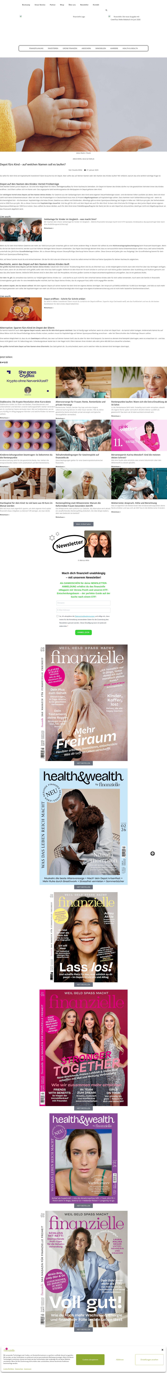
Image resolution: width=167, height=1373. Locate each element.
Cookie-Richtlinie (8, 1369)
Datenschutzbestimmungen (85, 616)
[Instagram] (131, 4)
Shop (62, 5)
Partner (52, 5)
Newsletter (84, 5)
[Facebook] (128, 4)
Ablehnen (120, 1359)
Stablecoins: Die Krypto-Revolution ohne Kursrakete (25, 401)
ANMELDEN (83, 632)
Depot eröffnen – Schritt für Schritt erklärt (64, 298)
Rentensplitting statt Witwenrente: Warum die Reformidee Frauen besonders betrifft (78, 504)
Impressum (27, 1369)
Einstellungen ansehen (149, 1359)
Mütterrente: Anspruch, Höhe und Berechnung (134, 503)
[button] (162, 1350)
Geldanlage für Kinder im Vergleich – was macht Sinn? (70, 219)
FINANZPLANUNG (36, 48)
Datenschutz (19, 1369)
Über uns (72, 5)
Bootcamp (26, 5)
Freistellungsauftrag (85, 206)
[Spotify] (141, 4)
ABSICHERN (86, 48)
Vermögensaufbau (64, 187)
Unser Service (40, 5)
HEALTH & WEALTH (130, 48)
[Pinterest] (134, 4)
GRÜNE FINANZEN (70, 48)
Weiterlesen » (48, 228)
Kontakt (96, 5)
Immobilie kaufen (34, 280)
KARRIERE (114, 48)
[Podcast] (144, 4)
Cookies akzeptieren (90, 1359)
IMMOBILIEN (100, 48)
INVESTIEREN (53, 48)
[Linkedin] (138, 4)
